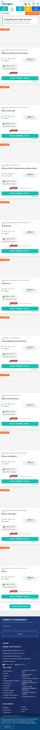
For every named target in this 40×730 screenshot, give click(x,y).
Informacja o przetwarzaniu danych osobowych (16, 658)
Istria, (12, 165)
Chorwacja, (6, 50)
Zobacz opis (34, 81)
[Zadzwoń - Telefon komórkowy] (33, 4)
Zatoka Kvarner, (15, 50)
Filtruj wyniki (33, 13)
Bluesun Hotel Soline (9, 514)
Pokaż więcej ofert (20, 606)
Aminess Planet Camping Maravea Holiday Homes (19, 168)
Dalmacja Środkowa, (17, 107)
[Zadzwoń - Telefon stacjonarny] (29, 4)
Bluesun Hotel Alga (8, 111)
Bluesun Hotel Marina (9, 456)
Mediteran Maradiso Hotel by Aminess (15, 53)
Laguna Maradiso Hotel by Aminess (14, 341)
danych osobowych (31, 722)
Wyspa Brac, (14, 395)
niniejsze (23, 721)
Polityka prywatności (9, 661)
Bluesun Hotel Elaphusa (10, 399)
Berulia (4, 571)
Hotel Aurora (6, 283)
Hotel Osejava (6, 226)
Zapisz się (20, 633)
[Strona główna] (7, 3)
